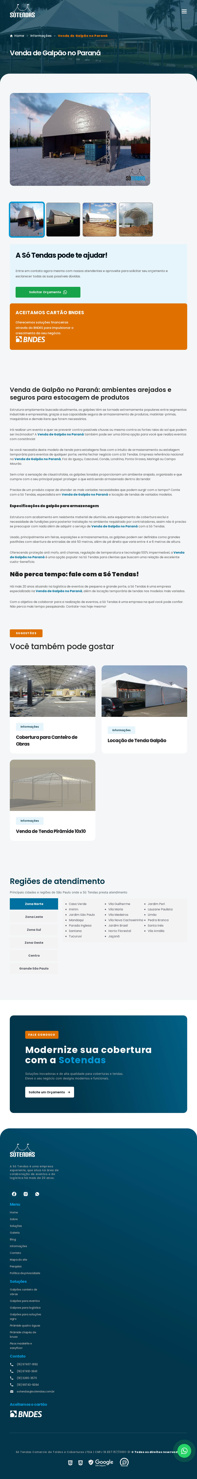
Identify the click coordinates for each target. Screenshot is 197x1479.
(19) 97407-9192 (27, 1364)
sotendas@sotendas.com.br (29, 1391)
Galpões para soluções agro (25, 1316)
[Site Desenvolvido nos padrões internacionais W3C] (80, 1463)
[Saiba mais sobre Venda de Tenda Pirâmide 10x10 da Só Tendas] (52, 785)
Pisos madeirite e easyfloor (21, 1346)
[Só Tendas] (22, 11)
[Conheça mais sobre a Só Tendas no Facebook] (14, 1194)
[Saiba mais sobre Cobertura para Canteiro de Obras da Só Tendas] (52, 691)
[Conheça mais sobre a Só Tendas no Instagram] (25, 1194)
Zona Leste (34, 917)
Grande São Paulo (34, 968)
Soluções (16, 1226)
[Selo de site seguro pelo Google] (101, 1463)
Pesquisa (16, 1266)
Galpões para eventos (25, 1301)
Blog (13, 1239)
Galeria (14, 1233)
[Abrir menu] (184, 11)
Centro (34, 955)
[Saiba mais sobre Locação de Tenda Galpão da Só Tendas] (144, 691)
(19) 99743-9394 (28, 1385)
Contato (15, 1253)
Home (19, 36)
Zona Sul (34, 930)
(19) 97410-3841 (27, 1371)
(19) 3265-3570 (27, 1378)
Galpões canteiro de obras (23, 1292)
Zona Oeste (34, 942)
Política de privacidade (25, 1273)
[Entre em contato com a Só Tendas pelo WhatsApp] (37, 1194)
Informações (41, 36)
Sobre (14, 1219)
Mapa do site (18, 1260)
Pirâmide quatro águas (25, 1325)
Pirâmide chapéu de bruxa (23, 1334)
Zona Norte (34, 904)
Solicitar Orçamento (45, 292)
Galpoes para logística (25, 1308)
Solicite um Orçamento (47, 1092)
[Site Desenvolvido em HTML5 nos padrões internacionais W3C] (70, 1463)
